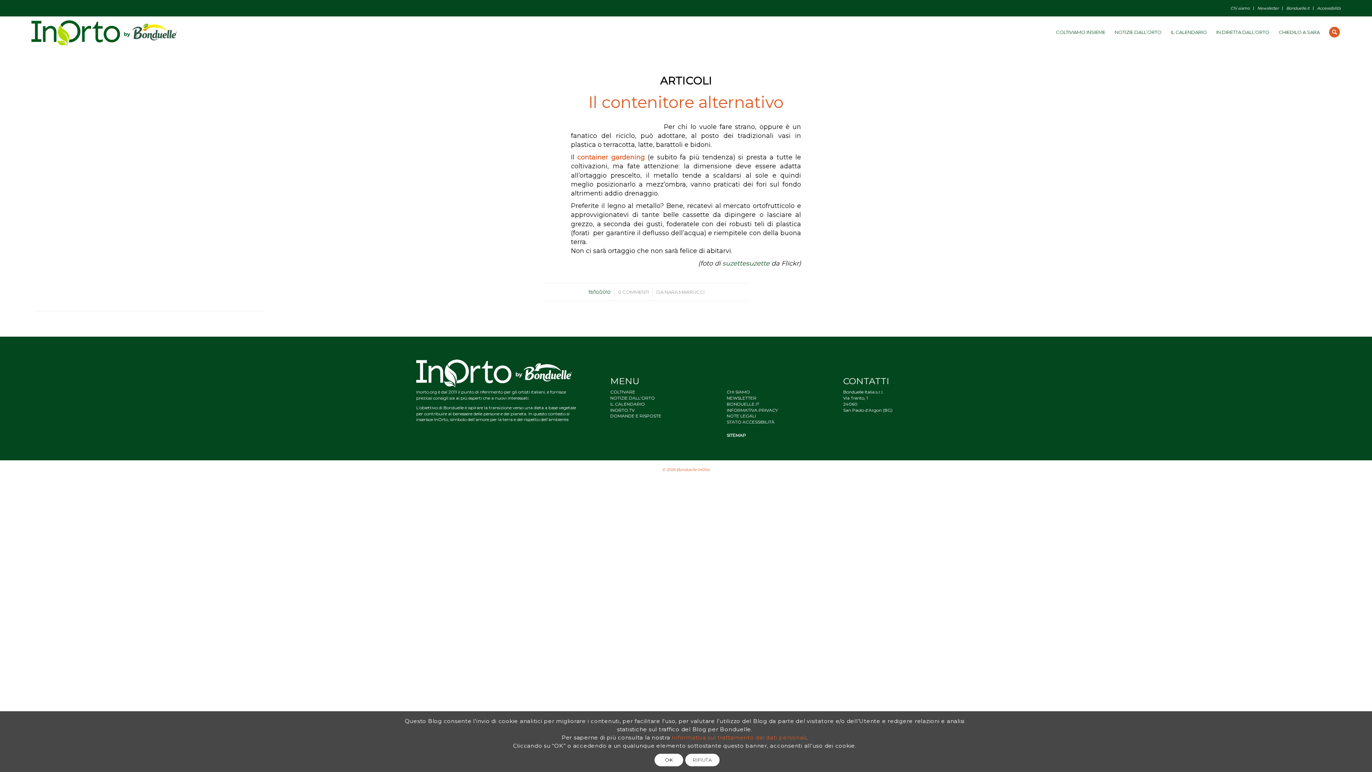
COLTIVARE (622, 392)
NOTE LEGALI (741, 416)
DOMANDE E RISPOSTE (635, 416)
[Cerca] (1334, 32)
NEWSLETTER (741, 398)
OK (669, 760)
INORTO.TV (622, 410)
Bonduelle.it (1297, 8)
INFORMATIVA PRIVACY (752, 410)
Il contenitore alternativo (686, 102)
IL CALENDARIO (627, 404)
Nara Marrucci (685, 292)
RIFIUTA (702, 760)
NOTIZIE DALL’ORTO (632, 398)
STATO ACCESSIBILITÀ (751, 422)
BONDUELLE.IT (743, 404)
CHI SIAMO (738, 392)
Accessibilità (1329, 8)
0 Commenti (633, 292)
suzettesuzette (746, 263)
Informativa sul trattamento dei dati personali (739, 737)
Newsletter (1268, 8)
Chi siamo (1240, 8)
